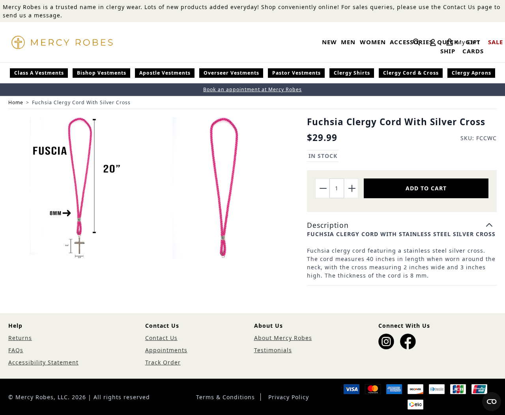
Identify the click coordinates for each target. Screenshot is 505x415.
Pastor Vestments (296, 72)
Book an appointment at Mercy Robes (252, 89)
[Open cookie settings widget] (491, 401)
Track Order (163, 362)
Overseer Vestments (231, 72)
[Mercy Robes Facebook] (408, 341)
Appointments (166, 350)
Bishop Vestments (101, 72)
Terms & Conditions (225, 397)
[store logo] (62, 42)
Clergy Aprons (471, 72)
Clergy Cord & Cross (411, 72)
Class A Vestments (39, 72)
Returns (20, 338)
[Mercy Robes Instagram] (386, 341)
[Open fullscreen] (79, 188)
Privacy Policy (288, 397)
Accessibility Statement (43, 362)
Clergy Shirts (352, 72)
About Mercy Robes (283, 338)
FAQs (15, 350)
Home (15, 102)
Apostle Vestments (165, 72)
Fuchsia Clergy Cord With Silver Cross (81, 102)
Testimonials (273, 350)
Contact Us (161, 338)
